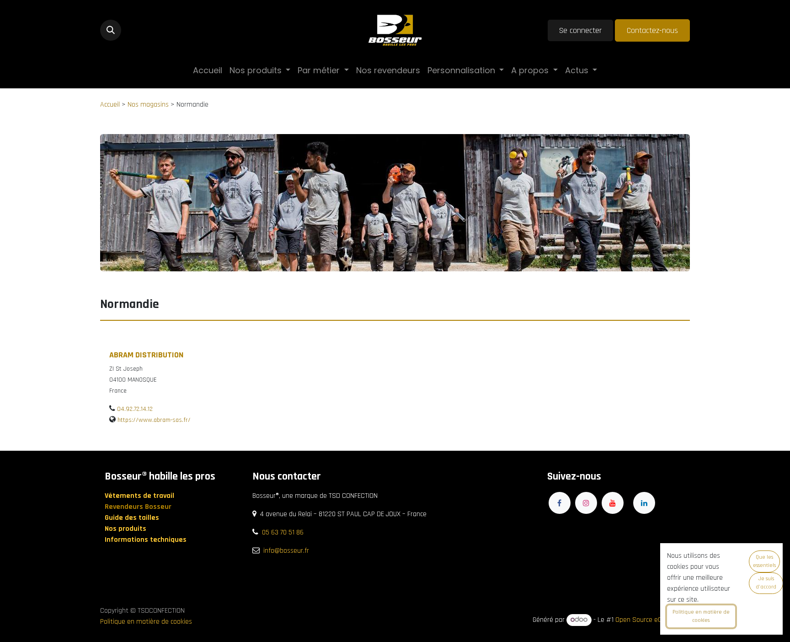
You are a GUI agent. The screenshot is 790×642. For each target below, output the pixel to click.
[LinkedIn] (644, 503)
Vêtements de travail (140, 496)
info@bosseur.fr (286, 551)
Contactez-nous (652, 30)
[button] (110, 30)
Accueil (110, 104)
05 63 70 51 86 (283, 532)
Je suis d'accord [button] (766, 582)
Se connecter (580, 30)
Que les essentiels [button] (764, 561)
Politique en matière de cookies (146, 621)
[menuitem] (207, 70)
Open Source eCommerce (652, 620)
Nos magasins (148, 104)
